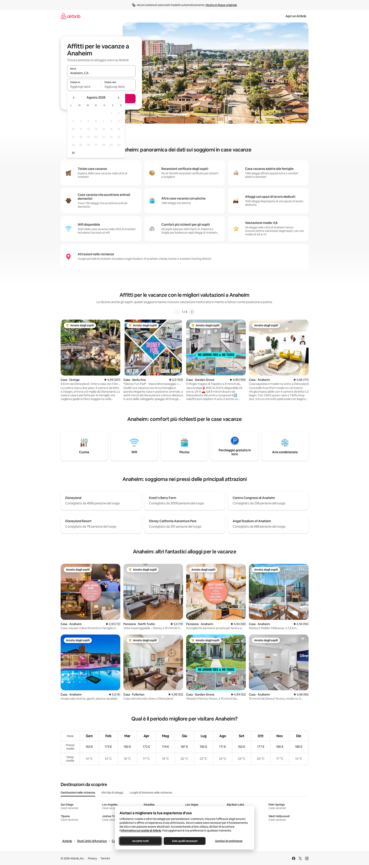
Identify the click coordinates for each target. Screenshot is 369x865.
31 (73, 153)
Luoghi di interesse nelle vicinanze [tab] (150, 792)
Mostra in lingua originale (221, 5)
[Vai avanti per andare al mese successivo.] (118, 97)
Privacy (92, 858)
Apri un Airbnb (296, 16)
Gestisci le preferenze (229, 841)
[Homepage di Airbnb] (70, 16)
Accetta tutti (140, 841)
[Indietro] (177, 312)
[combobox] (101, 73)
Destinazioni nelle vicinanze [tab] (78, 792)
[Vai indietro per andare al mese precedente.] (74, 97)
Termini (105, 858)
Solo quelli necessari (184, 841)
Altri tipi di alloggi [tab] (112, 792)
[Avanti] (192, 312)
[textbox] (84, 86)
